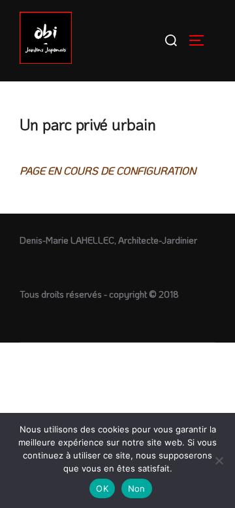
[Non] (218, 460)
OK (102, 488)
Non (137, 488)
